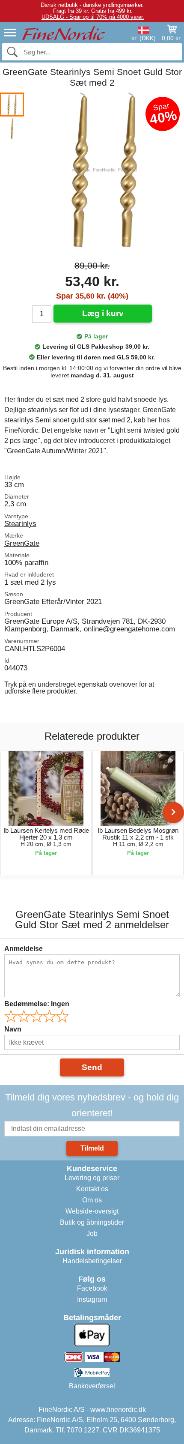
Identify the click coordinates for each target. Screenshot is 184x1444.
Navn (12, 1029)
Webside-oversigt (92, 1211)
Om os (92, 1200)
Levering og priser (92, 1177)
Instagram (92, 1299)
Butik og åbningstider (92, 1222)
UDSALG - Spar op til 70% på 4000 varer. (93, 17)
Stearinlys (20, 523)
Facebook (92, 1288)
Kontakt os (92, 1189)
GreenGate (21, 543)
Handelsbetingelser (92, 1261)
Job (92, 1233)
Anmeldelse (23, 948)
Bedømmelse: (36, 1004)
